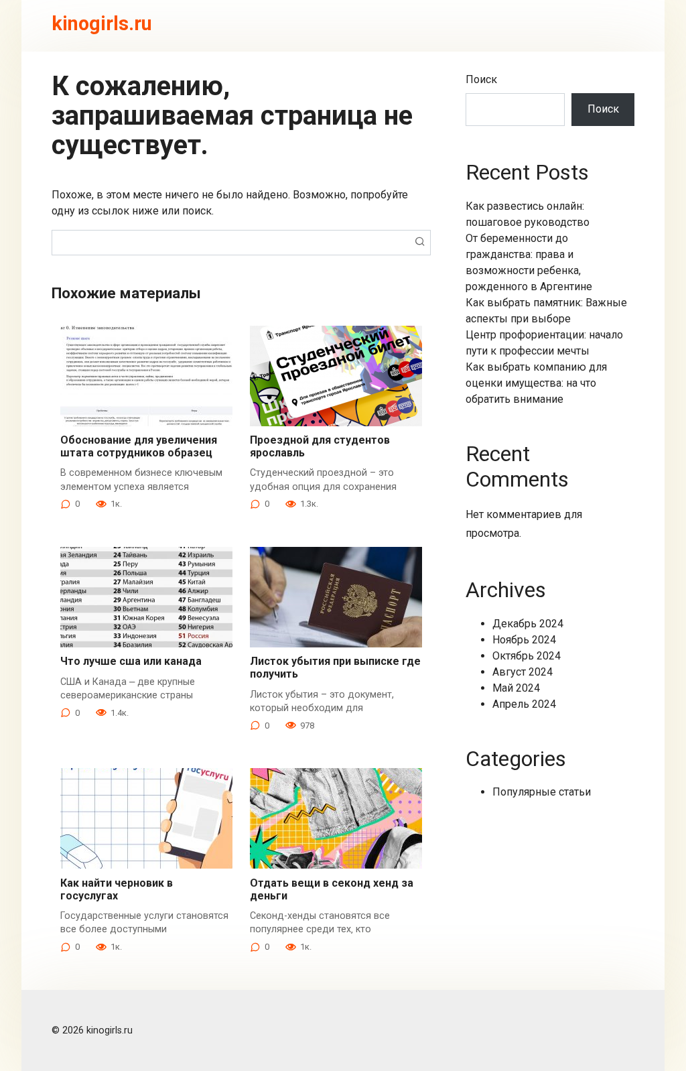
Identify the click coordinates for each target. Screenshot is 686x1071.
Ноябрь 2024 (524, 639)
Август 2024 (522, 672)
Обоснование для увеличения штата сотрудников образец (138, 446)
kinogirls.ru (102, 23)
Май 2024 (516, 688)
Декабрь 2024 (527, 623)
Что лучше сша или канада (131, 661)
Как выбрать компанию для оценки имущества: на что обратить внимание (536, 383)
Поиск (481, 79)
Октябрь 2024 (526, 655)
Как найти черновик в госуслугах (116, 889)
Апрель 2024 (524, 704)
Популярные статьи (541, 791)
